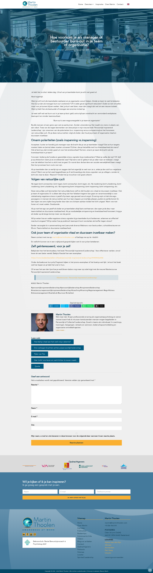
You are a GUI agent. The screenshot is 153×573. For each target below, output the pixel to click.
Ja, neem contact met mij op (76, 497)
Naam (34, 408)
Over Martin (82, 525)
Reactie (34, 385)
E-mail (34, 416)
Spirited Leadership (85, 557)
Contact (80, 544)
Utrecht (108, 553)
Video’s (80, 539)
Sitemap (80, 552)
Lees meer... (61, 330)
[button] (89, 4)
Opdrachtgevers (84, 547)
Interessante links (84, 536)
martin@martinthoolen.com (63, 237)
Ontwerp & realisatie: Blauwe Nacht (97, 571)
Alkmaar (108, 545)
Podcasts (81, 549)
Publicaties (81, 531)
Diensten (81, 528)
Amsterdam (109, 548)
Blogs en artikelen (84, 541)
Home (79, 523)
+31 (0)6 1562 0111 (111, 525)
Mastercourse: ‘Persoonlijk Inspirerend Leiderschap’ (77, 278)
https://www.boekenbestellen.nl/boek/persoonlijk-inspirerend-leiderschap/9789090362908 (67, 258)
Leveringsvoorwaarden (114, 557)
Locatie (80, 555)
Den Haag (109, 550)
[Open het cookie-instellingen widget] (150, 570)
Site (32, 425)
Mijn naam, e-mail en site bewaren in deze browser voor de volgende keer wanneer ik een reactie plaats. (73, 436)
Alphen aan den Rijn (113, 542)
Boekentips (81, 533)
